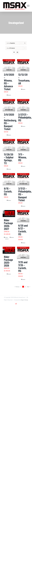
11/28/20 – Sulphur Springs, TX (9, 159)
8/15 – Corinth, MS (8, 191)
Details (9, 95)
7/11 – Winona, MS (22, 157)
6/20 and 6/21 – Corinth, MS (23, 230)
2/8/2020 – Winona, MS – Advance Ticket (9, 82)
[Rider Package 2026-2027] (9, 213)
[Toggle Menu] (28, 6)
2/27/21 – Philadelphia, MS (25, 117)
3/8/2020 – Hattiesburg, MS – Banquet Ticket (10, 122)
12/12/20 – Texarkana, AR (24, 79)
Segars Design (24, 300)
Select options (7, 238)
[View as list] (17, 52)
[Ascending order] (24, 43)
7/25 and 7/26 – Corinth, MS (22, 266)
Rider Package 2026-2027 (8, 224)
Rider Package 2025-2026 (8, 261)
